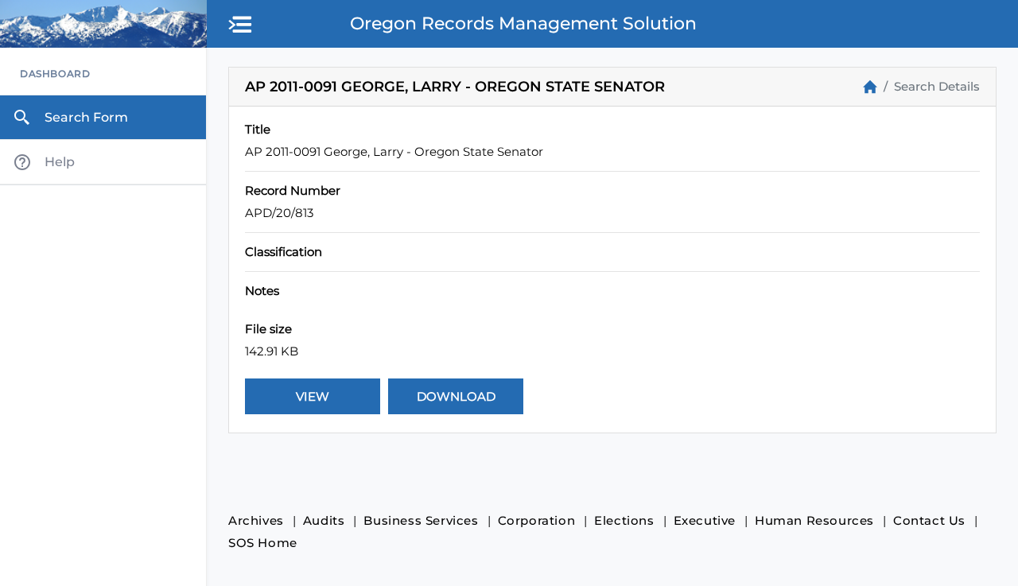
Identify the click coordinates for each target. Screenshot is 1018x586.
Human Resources (814, 520)
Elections (624, 520)
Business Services (420, 520)
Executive (705, 520)
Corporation (537, 520)
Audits (324, 520)
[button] (241, 25)
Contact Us (929, 520)
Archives (256, 520)
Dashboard (55, 74)
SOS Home (262, 542)
